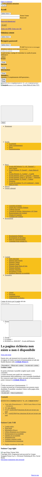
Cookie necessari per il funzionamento (13, 385)
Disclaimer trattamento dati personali (12, 460)
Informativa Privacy (11, 430)
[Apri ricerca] (25, 329)
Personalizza (5, 365)
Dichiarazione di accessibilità (14, 434)
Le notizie (8, 339)
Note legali (8, 428)
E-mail (22, 47)
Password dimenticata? (8, 21)
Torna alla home (6, 355)
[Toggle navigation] (17, 114)
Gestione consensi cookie (13, 439)
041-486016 (12, 408)
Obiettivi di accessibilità (12, 435)
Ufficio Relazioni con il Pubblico (15, 432)
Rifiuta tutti (17, 365)
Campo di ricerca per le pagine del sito (13, 301)
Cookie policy (9, 426)
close (3, 122)
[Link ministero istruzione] (10, 3)
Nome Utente (24, 15)
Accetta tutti (31, 365)
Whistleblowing (10, 437)
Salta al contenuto (6, 2)
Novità (7, 337)
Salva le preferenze (16, 393)
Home (7, 321)
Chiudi (3, 62)
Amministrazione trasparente (14, 441)
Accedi (4, 5)
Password (23, 18)
